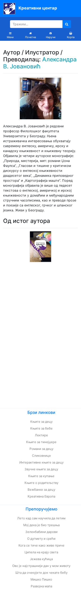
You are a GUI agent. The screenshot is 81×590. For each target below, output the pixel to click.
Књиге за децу (41, 422)
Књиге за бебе (41, 428)
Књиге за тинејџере (41, 442)
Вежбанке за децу (41, 490)
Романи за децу (41, 449)
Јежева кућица (41, 559)
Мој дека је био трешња (41, 525)
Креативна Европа (41, 496)
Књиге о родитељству (41, 483)
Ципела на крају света (41, 552)
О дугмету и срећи (41, 539)
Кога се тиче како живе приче (41, 545)
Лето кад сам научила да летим (41, 518)
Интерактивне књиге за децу (41, 462)
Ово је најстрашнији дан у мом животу (41, 566)
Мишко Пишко (41, 579)
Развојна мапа (41, 586)
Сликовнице (41, 456)
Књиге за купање (41, 476)
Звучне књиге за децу (41, 469)
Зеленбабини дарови (41, 532)
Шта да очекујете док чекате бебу (41, 573)
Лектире (41, 435)
